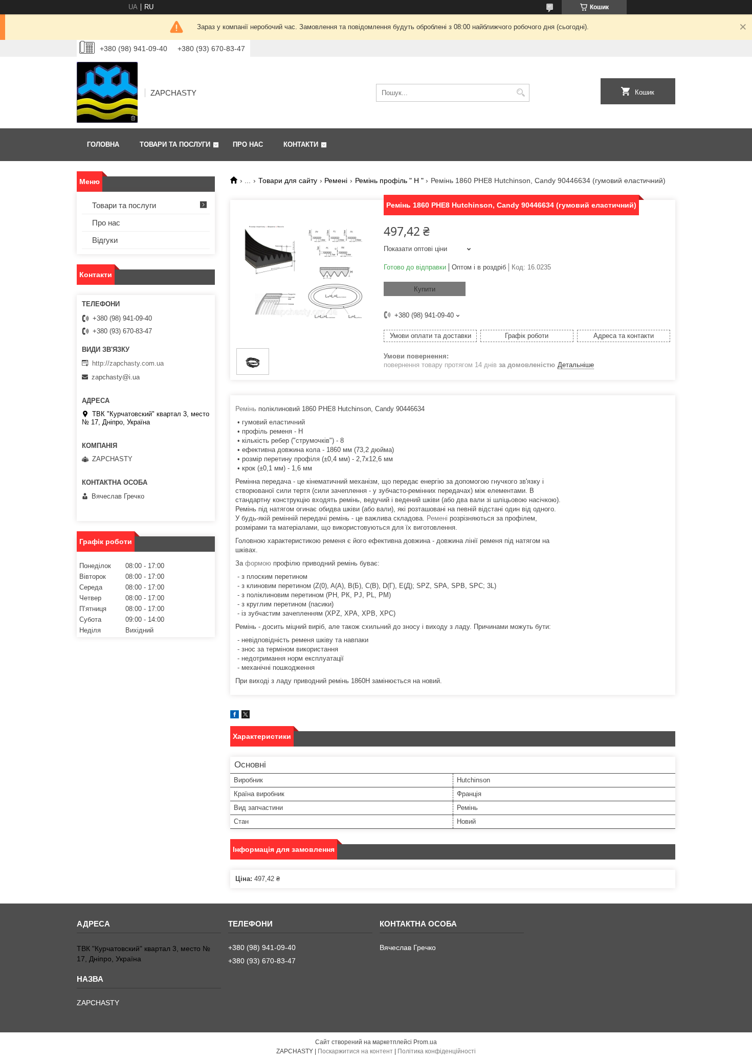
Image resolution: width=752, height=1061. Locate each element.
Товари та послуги (175, 144)
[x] (245, 716)
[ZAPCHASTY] (107, 92)
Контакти (300, 144)
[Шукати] (520, 93)
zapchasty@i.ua (116, 377)
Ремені (335, 180)
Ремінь (245, 409)
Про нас (248, 144)
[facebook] (234, 716)
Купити (424, 289)
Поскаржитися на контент (355, 1051)
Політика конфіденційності (436, 1051)
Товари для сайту (287, 180)
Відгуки (105, 240)
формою (258, 563)
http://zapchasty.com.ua (128, 363)
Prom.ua (425, 1042)
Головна (103, 144)
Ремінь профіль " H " (389, 180)
